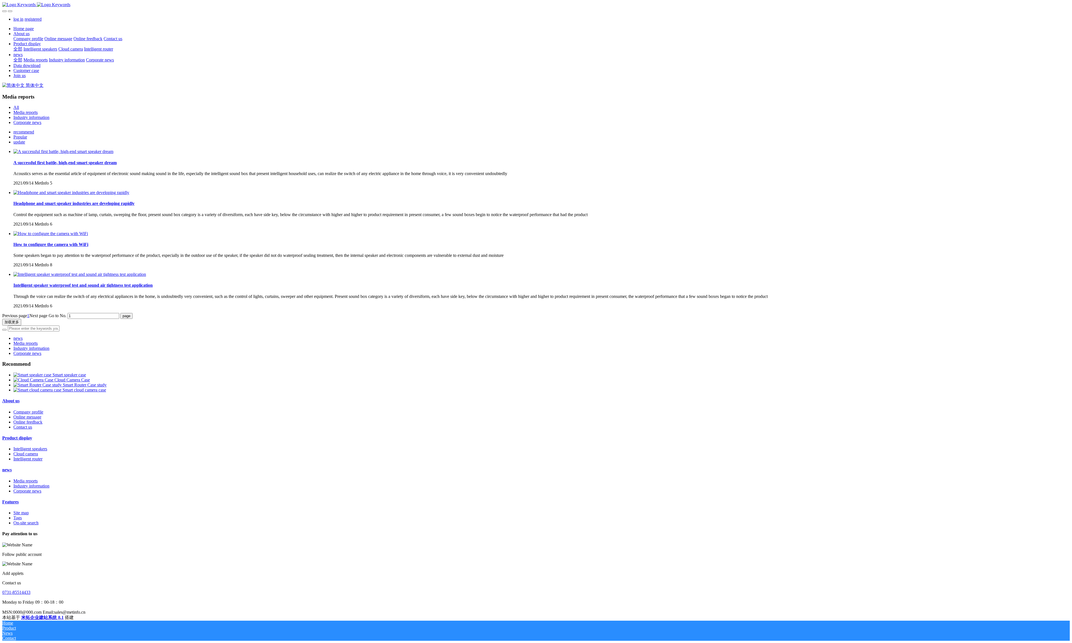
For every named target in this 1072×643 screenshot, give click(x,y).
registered (33, 19)
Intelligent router (27, 458)
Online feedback (27, 422)
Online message (27, 417)
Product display (17, 438)
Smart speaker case (69, 374)
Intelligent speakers (30, 448)
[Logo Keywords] (536, 4)
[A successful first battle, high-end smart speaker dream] (63, 151)
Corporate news (27, 122)
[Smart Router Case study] (38, 385)
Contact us (22, 427)
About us (11, 400)
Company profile (28, 412)
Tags (17, 517)
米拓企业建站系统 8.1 (42, 617)
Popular (20, 137)
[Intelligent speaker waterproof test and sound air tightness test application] (79, 274)
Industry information (31, 117)
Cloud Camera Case (72, 379)
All (16, 107)
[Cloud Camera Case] (33, 379)
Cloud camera (25, 453)
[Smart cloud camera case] (38, 390)
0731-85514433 (16, 592)
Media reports (25, 112)
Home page (23, 28)
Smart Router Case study (85, 385)
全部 (17, 49)
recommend (23, 132)
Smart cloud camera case (84, 390)
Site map (21, 512)
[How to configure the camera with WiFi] (50, 233)
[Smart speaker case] (32, 374)
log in (18, 19)
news (18, 338)
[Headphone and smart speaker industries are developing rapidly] (71, 192)
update (19, 142)
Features (10, 501)
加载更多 (11, 322)
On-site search (26, 522)
